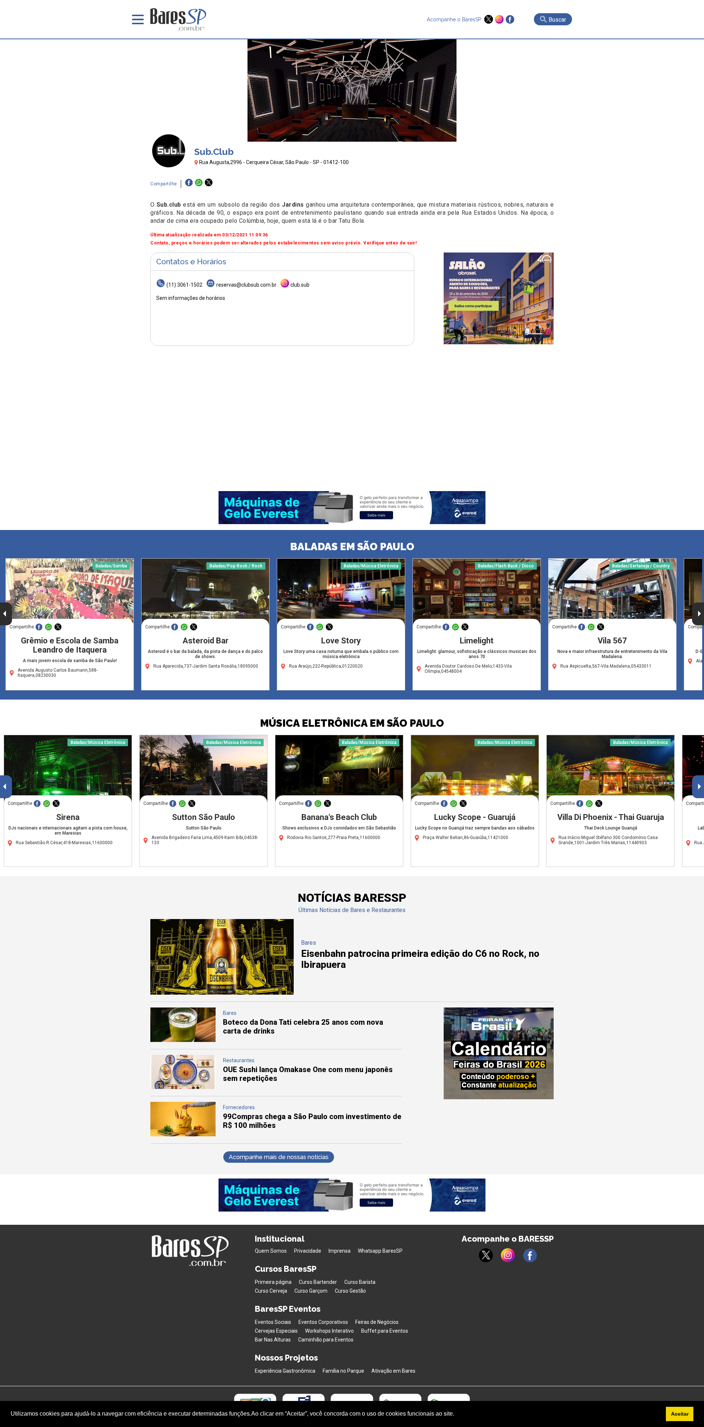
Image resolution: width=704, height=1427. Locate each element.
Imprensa (340, 1251)
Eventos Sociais (273, 1322)
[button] (457, 1414)
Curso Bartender (318, 1282)
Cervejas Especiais (276, 1331)
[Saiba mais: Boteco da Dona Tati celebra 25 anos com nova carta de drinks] (183, 1039)
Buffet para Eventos (384, 1331)
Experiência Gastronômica (285, 1371)
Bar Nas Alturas (273, 1340)
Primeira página (273, 1282)
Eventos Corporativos (323, 1322)
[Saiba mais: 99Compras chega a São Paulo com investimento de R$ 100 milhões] (183, 1134)
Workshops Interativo (329, 1331)
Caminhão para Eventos (325, 1340)
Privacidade (307, 1251)
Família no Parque (343, 1371)
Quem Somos (271, 1251)
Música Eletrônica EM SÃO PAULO (352, 723)
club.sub (299, 285)
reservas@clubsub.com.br (246, 285)
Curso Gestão (350, 1291)
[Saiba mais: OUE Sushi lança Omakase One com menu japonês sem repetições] (183, 1086)
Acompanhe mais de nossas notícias (279, 1157)
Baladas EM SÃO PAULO (352, 547)
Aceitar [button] (680, 1414)
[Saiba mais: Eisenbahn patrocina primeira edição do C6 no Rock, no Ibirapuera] (222, 992)
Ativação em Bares (393, 1371)
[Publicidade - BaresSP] (499, 298)
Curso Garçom (310, 1291)
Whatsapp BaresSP (380, 1251)
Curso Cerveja (271, 1291)
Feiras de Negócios (377, 1322)
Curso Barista (359, 1282)
